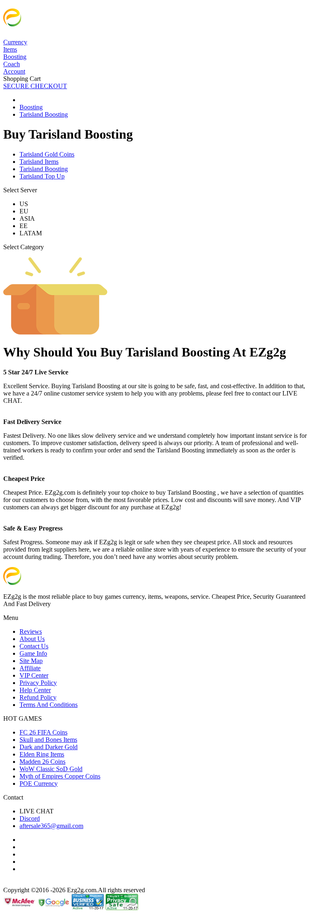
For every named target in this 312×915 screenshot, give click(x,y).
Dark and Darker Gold (49, 746)
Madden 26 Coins (42, 761)
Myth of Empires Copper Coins (60, 776)
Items (10, 49)
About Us (32, 638)
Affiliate (30, 668)
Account (14, 71)
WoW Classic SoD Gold (51, 768)
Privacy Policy (38, 682)
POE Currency (39, 783)
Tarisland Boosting (44, 168)
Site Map (31, 660)
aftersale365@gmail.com (51, 825)
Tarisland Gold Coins (47, 154)
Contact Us (34, 646)
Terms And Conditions (49, 704)
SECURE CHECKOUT (35, 86)
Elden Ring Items (42, 754)
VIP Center (34, 675)
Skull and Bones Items (48, 739)
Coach (11, 64)
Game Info (33, 653)
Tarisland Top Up (42, 176)
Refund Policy (38, 697)
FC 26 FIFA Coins (43, 732)
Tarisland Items (39, 161)
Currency (15, 42)
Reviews (31, 631)
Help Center (35, 690)
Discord (30, 818)
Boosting (14, 56)
